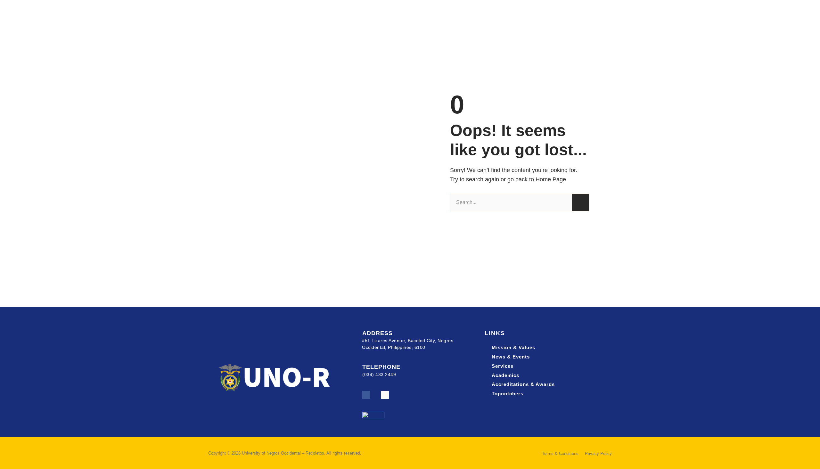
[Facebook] (366, 395)
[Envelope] (385, 395)
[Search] (580, 202)
